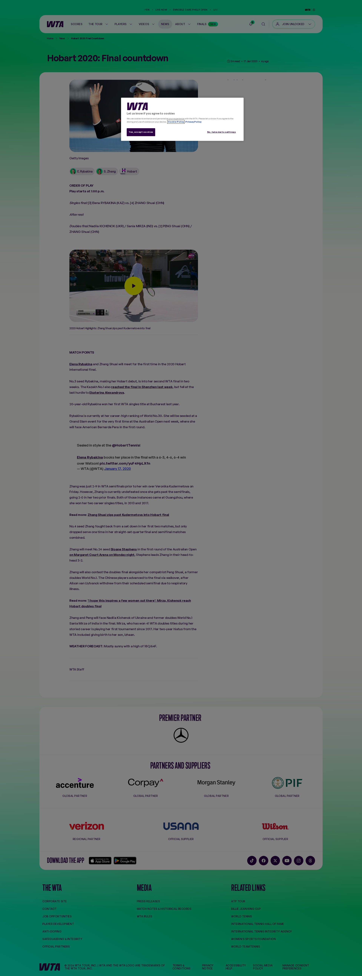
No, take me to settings (221, 132)
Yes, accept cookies (141, 132)
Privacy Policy (193, 121)
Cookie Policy (176, 121)
